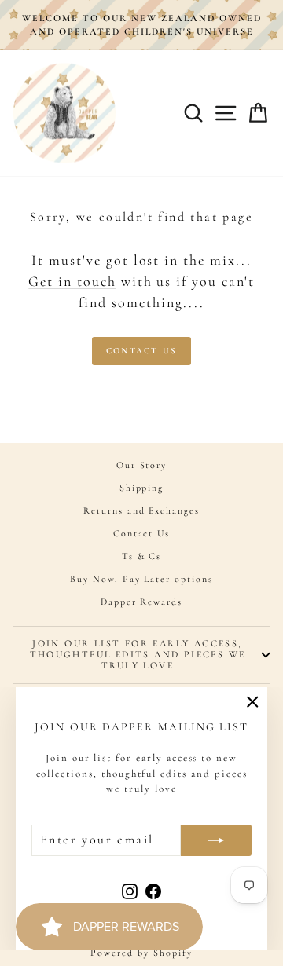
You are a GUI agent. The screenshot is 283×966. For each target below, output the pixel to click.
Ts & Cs (142, 556)
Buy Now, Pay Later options (141, 578)
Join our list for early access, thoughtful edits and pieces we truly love (138, 654)
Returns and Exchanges (141, 510)
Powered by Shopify (141, 952)
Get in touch (72, 281)
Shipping (141, 487)
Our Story (141, 464)
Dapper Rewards (141, 601)
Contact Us (141, 351)
